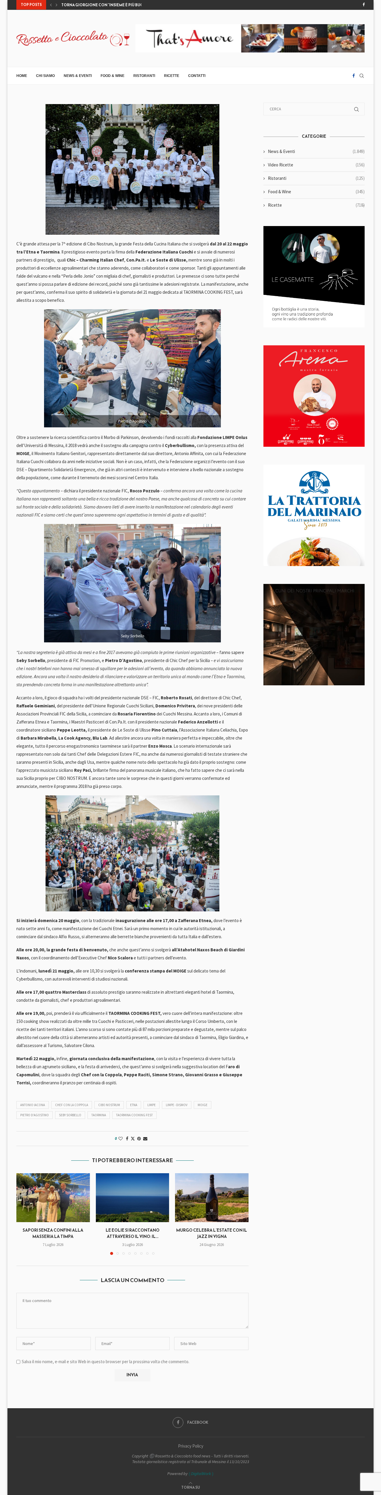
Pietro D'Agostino (34, 1115)
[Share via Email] (145, 1138)
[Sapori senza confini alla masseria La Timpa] (53, 1197)
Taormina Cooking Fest (134, 1115)
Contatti (196, 76)
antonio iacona (32, 1105)
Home (21, 76)
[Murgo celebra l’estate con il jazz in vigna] (212, 1197)
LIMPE (151, 1105)
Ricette (171, 76)
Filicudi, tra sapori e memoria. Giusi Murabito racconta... (119, 5)
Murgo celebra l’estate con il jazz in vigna (212, 1233)
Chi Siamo (45, 76)
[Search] (362, 75)
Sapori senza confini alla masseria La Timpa (53, 1233)
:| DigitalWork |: (201, 1473)
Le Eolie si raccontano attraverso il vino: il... (132, 1233)
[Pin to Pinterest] (139, 1138)
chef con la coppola (71, 1105)
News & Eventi (78, 76)
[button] (51, 5)
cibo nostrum (109, 1105)
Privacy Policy (190, 1446)
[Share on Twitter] (133, 1138)
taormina (98, 1115)
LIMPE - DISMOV (177, 1105)
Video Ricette (316, 165)
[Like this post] (120, 1138)
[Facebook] (364, 5)
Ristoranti (144, 76)
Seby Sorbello (70, 1115)
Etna (133, 1105)
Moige (202, 1105)
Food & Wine (112, 76)
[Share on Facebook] (127, 1138)
